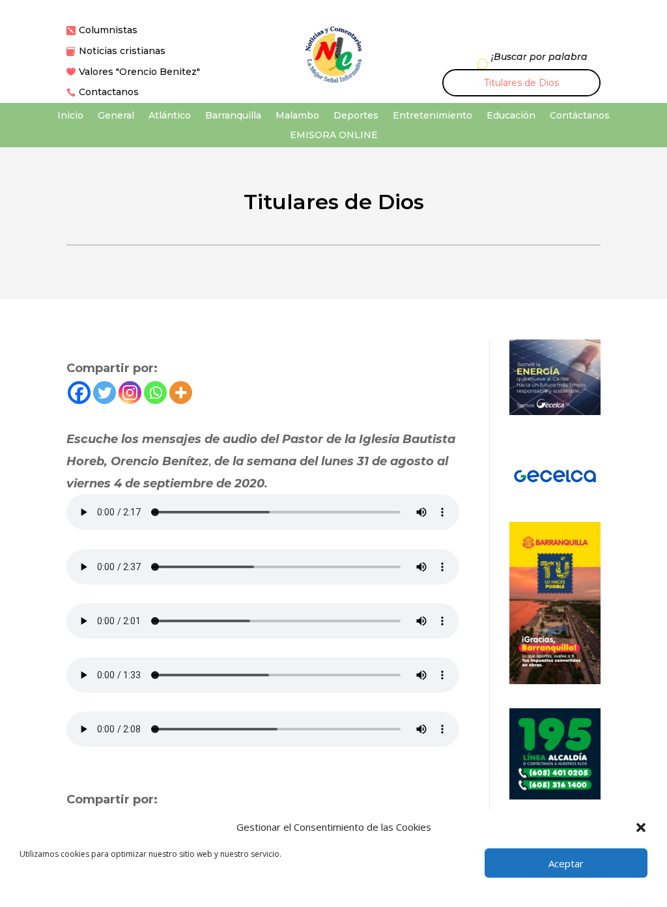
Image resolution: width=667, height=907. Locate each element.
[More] (180, 392)
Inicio (70, 116)
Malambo (297, 116)
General (116, 116)
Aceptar (566, 863)
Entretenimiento (432, 116)
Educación (511, 116)
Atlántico (170, 116)
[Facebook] (79, 392)
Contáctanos (580, 116)
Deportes (356, 116)
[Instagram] (130, 392)
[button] (640, 827)
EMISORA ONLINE (334, 135)
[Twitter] (104, 392)
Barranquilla (233, 116)
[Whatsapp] (155, 392)
